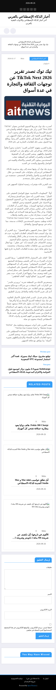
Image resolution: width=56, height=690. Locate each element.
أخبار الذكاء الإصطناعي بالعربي (29, 16)
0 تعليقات (46, 63)
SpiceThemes (32, 685)
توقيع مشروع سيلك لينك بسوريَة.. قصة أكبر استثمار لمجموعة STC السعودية (30, 357)
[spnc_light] (6, 31)
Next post (46, 365)
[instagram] (24, 9)
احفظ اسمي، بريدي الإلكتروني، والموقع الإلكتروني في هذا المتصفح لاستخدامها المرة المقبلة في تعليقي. (28, 629)
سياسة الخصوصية (17, 678)
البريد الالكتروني (46, 610)
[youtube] (21, 9)
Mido (22, 58)
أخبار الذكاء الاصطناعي (39, 58)
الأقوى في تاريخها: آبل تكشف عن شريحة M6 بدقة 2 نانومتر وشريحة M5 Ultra (30, 536)
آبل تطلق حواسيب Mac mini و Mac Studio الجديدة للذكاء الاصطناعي (31, 481)
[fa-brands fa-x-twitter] (31, 9)
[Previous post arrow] (6, 356)
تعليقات (49, 567)
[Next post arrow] (6, 370)
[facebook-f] (35, 9)
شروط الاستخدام (29, 681)
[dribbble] (28, 9)
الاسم (50, 594)
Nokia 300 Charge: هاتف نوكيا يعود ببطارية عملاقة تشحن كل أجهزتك (31, 427)
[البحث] (13, 31)
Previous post (45, 352)
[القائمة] (51, 31)
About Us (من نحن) (32, 678)
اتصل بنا (45, 678)
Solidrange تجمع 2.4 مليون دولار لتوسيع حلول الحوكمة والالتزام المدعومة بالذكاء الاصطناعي (29, 370)
